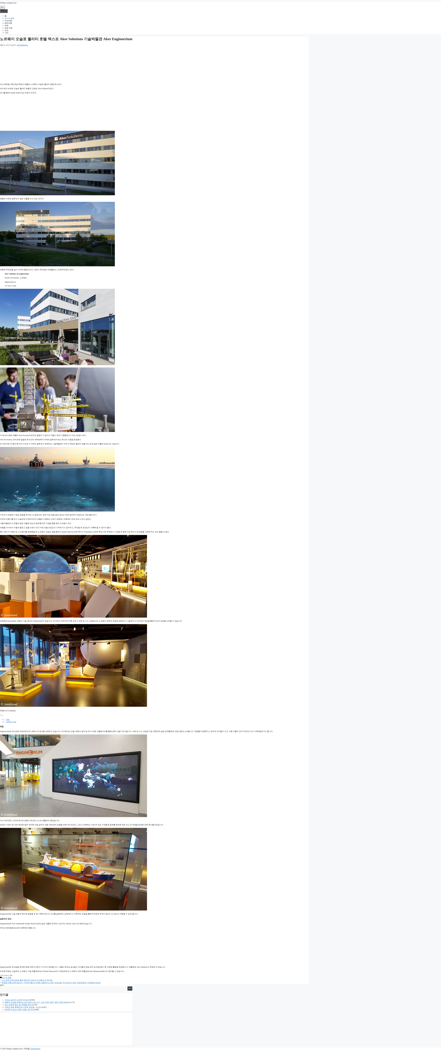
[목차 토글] (1, 716)
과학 (6, 26)
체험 (7, 720)
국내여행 (8, 21)
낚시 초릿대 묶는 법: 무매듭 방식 (18, 1005)
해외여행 (8, 23)
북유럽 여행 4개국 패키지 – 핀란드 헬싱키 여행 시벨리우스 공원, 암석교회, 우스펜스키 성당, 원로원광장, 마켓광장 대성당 (51, 983)
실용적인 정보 (11, 722)
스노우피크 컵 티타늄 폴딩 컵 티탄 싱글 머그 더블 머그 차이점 (27, 980)
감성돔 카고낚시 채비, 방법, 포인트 (19, 1010)
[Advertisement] (69, 65)
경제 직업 (8, 28)
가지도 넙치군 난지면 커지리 (16, 1000)
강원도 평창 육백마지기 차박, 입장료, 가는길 (23, 1007)
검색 (2, 985)
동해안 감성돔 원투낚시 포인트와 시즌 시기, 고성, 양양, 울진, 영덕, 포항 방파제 (37, 1002)
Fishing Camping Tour (8, 3)
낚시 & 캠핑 (9, 18)
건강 (6, 30)
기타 (6, 33)
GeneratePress (35, 1049)
